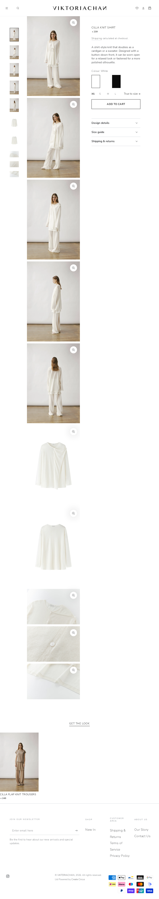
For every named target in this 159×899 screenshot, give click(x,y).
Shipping (97, 38)
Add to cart (116, 104)
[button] (18, 8)
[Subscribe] (77, 830)
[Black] (116, 81)
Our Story (141, 830)
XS (93, 93)
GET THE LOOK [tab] (79, 723)
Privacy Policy (120, 856)
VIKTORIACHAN (65, 875)
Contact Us (142, 836)
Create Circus (78, 879)
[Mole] (106, 81)
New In (90, 830)
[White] (96, 81)
